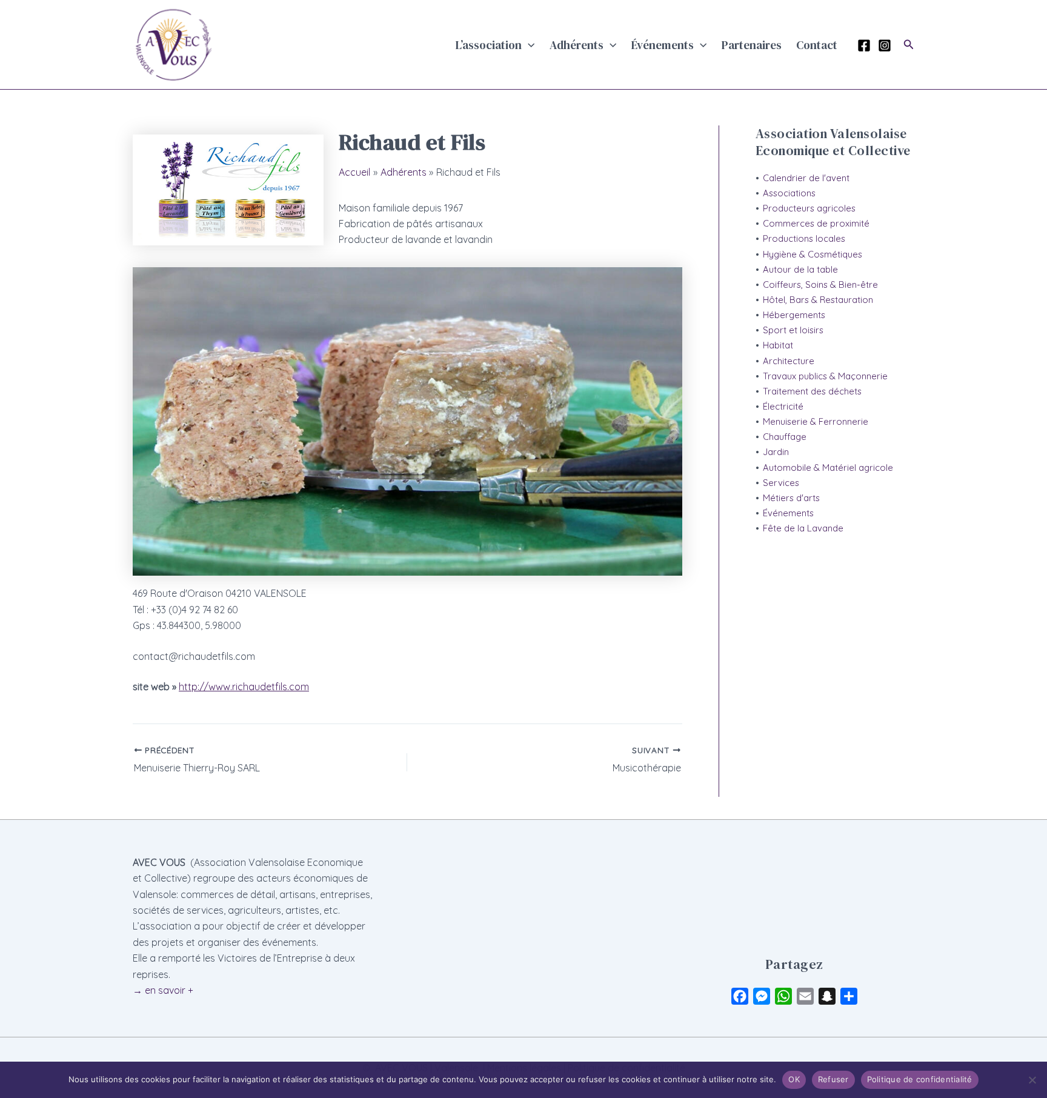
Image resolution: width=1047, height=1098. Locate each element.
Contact (816, 45)
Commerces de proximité (816, 223)
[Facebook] (864, 45)
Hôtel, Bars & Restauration (818, 299)
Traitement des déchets (812, 391)
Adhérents (576, 45)
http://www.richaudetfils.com (244, 686)
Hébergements (794, 315)
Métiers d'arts (791, 498)
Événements (662, 45)
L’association (489, 45)
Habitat (778, 345)
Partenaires (752, 45)
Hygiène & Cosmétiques (812, 254)
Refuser (833, 1079)
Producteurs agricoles (809, 208)
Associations (789, 193)
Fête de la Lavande (803, 528)
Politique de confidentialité (919, 1079)
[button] (528, 44)
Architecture (788, 361)
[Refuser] (1032, 1080)
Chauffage (784, 436)
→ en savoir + (163, 990)
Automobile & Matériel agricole (828, 467)
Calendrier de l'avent (806, 178)
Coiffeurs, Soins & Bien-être (820, 284)
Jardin (776, 452)
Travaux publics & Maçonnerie (825, 376)
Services (781, 482)
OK (794, 1079)
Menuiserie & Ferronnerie (815, 421)
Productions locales (804, 238)
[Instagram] (884, 45)
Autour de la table (800, 269)
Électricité (783, 406)
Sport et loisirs (793, 330)
